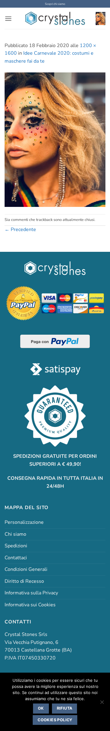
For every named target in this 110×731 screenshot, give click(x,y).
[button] (8, 18)
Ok (41, 708)
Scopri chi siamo (55, 4)
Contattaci (16, 557)
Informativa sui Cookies (30, 604)
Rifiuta (64, 708)
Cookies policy (55, 720)
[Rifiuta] (101, 704)
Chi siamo (15, 534)
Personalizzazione (24, 522)
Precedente (20, 229)
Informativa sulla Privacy (31, 593)
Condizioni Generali (26, 569)
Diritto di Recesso (24, 581)
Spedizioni (16, 545)
